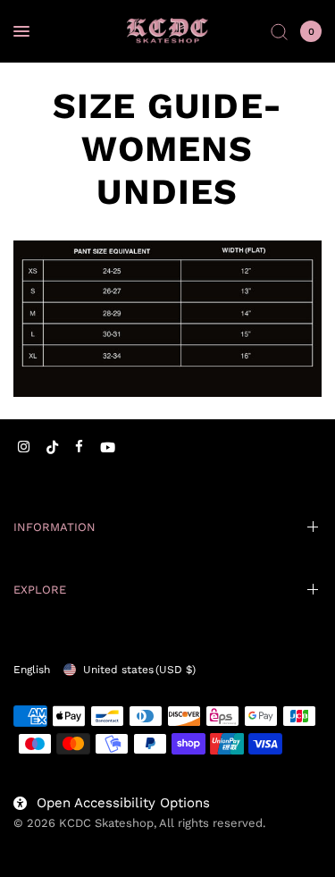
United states (139, 669)
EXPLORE (39, 589)
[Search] (279, 31)
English (31, 669)
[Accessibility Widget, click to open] (38, 839)
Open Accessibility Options (123, 803)
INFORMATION (54, 527)
